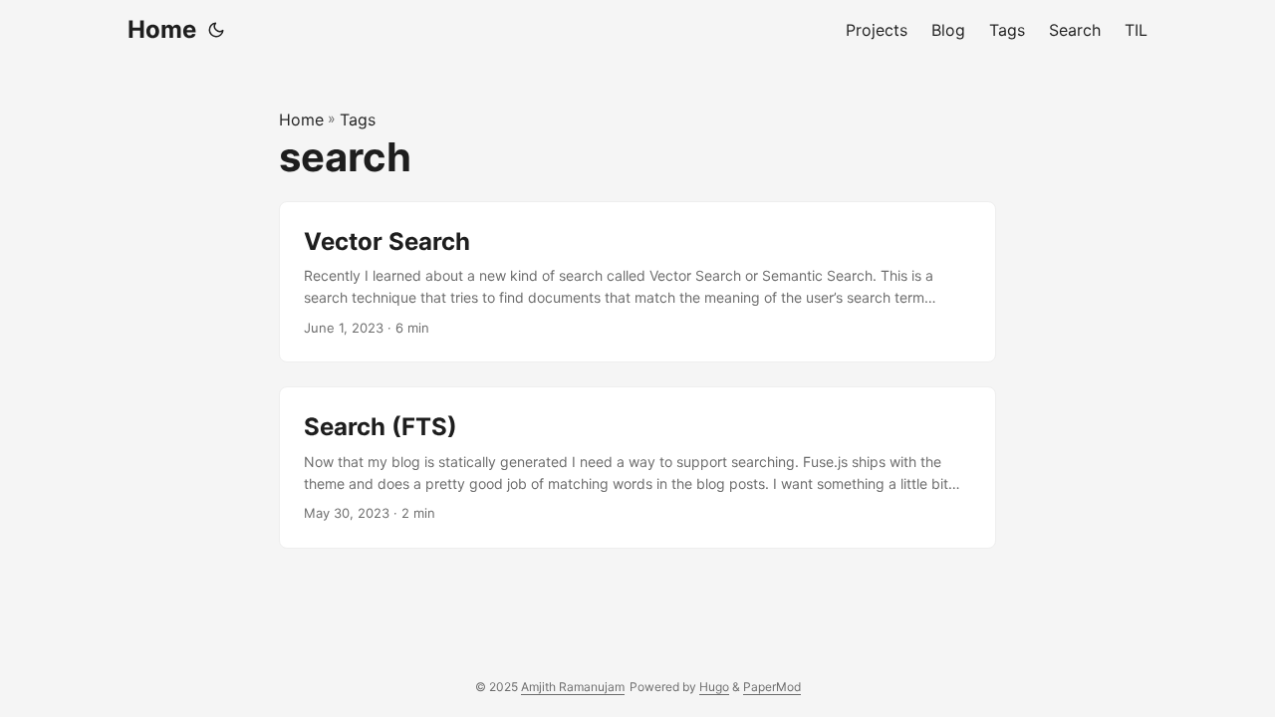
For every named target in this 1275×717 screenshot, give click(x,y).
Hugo (714, 686)
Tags (358, 119)
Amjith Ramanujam (573, 686)
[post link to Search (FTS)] (637, 467)
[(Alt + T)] (216, 30)
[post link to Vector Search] (637, 282)
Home (162, 29)
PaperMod (772, 686)
